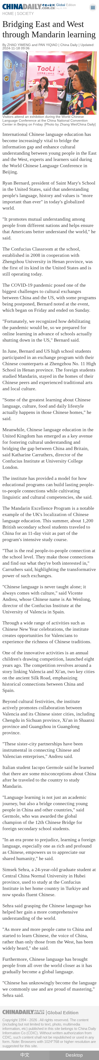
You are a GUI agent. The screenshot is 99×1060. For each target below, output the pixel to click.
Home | (9, 13)
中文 (24, 1055)
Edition (66, 5)
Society (25, 13)
